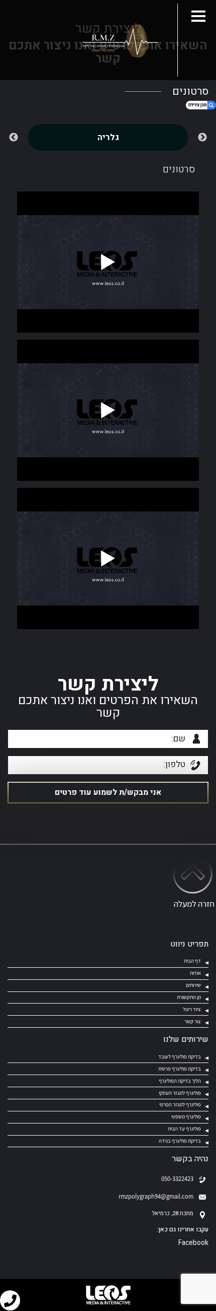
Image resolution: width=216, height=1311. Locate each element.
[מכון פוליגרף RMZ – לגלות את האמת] (118, 40)
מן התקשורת (189, 997)
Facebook (193, 1242)
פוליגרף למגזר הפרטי (180, 1104)
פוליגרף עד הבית (184, 1128)
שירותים (193, 984)
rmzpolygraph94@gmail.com (156, 1196)
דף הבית (192, 960)
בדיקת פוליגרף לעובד (179, 1056)
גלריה (108, 137)
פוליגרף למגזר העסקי (180, 1092)
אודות (195, 972)
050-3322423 (177, 1178)
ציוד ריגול (192, 1009)
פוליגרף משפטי (185, 1116)
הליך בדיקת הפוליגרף (180, 1080)
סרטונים (179, 169)
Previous (202, 138)
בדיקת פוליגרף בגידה (180, 1140)
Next (14, 138)
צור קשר (192, 1021)
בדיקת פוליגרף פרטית (179, 1068)
